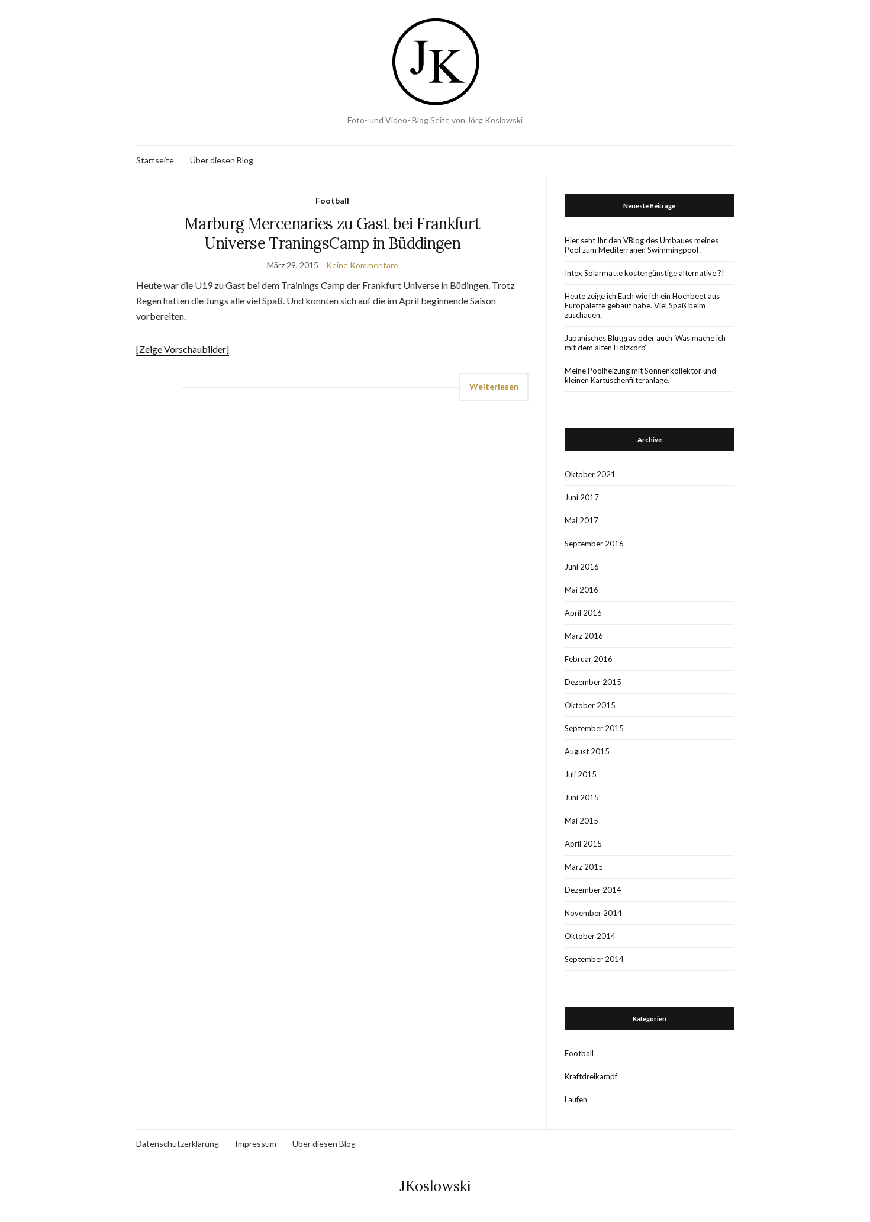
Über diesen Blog (221, 160)
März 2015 (584, 867)
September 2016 (594, 543)
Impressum (255, 1144)
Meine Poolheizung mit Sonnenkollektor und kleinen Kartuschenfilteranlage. (640, 375)
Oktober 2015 (590, 705)
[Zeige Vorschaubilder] (182, 349)
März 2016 (584, 636)
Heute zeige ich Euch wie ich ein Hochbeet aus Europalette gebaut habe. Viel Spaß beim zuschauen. (642, 305)
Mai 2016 (581, 589)
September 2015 (594, 728)
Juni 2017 (582, 497)
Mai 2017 (581, 520)
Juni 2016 (582, 566)
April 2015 (583, 843)
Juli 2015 (581, 774)
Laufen (576, 1099)
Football (332, 200)
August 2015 (587, 751)
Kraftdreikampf (591, 1076)
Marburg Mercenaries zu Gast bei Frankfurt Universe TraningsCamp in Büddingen (332, 233)
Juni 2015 (582, 797)
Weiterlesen (493, 386)
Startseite (155, 160)
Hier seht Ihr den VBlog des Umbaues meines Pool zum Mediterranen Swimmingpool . (641, 245)
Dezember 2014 (593, 890)
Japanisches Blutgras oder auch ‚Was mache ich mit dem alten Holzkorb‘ (645, 342)
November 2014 (593, 913)
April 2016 (583, 613)
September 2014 (594, 959)
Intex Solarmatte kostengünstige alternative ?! (644, 273)
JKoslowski (435, 1186)
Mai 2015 (581, 820)
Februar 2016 (589, 659)
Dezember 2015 (593, 682)
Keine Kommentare (362, 265)
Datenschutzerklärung (177, 1144)
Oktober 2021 (590, 474)
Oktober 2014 (590, 936)
